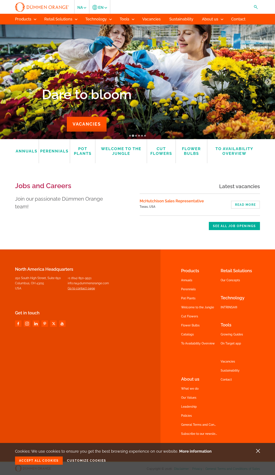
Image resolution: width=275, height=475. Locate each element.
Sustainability (230, 370)
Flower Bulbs (190, 325)
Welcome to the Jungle (197, 307)
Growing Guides (232, 334)
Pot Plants (188, 298)
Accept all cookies (39, 460)
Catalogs (187, 334)
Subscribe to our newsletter (200, 433)
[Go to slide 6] (145, 136)
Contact (226, 379)
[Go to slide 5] (142, 136)
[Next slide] (268, 81)
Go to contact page (81, 288)
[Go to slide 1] (130, 136)
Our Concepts (230, 280)
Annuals (186, 280)
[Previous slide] (6, 81)
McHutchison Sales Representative (172, 201)
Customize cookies (86, 460)
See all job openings (234, 226)
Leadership (189, 406)
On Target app (231, 343)
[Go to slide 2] (133, 136)
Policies (186, 415)
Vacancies (87, 124)
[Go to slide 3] (136, 136)
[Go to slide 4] (139, 136)
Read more (245, 204)
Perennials (188, 289)
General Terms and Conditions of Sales (208, 424)
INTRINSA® (229, 307)
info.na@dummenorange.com (88, 283)
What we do (190, 388)
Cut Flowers (189, 316)
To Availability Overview (198, 343)
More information (195, 451)
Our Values (188, 397)
